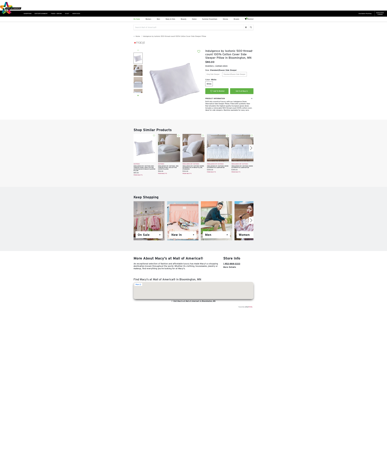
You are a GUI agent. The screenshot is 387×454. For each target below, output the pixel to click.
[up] (138, 50)
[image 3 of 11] (138, 82)
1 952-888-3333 (231, 263)
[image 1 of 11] (138, 58)
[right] (251, 148)
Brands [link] (236, 19)
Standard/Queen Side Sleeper (235, 74)
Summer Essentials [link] (209, 19)
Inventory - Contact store (216, 66)
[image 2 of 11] (138, 70)
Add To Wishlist (218, 91)
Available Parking (365, 13)
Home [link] (194, 19)
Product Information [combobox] (215, 99)
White (209, 84)
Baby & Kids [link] (170, 19)
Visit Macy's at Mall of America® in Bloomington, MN (194, 301)
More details (229, 267)
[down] (138, 95)
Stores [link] (225, 19)
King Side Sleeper (213, 74)
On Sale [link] (137, 19)
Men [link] (158, 19)
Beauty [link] (183, 19)
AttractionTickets (380, 13)
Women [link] (148, 19)
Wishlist (250, 19)
